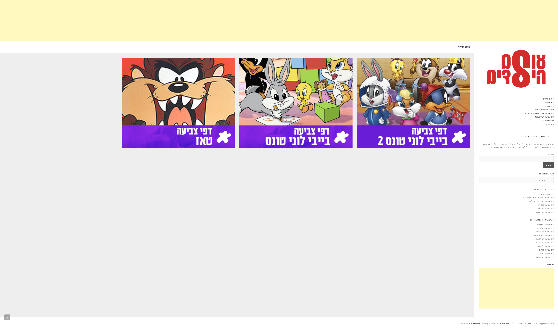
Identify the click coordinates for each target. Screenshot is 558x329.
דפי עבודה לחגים (546, 193)
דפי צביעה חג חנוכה (545, 238)
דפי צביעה (549, 102)
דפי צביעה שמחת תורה (543, 235)
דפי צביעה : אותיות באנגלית (541, 201)
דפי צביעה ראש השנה (544, 224)
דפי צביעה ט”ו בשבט (545, 246)
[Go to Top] (7, 317)
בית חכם (550, 124)
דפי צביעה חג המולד (545, 242)
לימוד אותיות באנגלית (544, 109)
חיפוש (551, 154)
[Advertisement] (471, 20)
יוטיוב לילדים (548, 98)
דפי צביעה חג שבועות (544, 257)
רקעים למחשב (547, 120)
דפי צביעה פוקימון (546, 204)
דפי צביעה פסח (547, 253)
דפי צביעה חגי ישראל (544, 116)
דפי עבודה (549, 105)
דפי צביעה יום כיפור (545, 227)
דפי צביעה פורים (546, 249)
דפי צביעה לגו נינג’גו (545, 212)
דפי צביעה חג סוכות (545, 231)
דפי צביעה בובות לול (545, 208)
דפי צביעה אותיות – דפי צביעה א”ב (538, 113)
